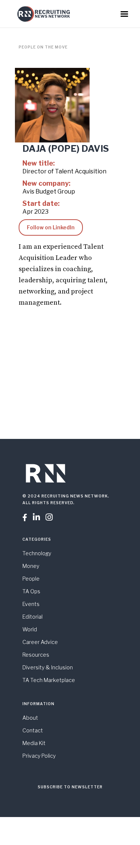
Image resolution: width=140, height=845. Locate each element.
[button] (124, 14)
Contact (32, 730)
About (30, 717)
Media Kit (34, 743)
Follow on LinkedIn (51, 227)
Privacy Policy (39, 756)
